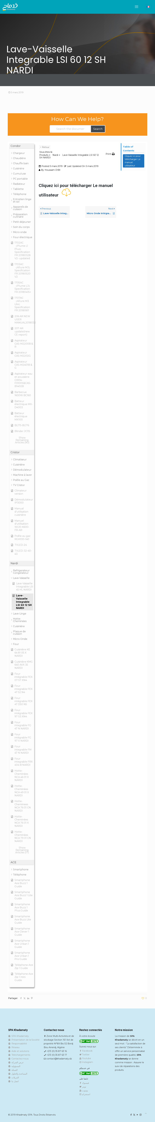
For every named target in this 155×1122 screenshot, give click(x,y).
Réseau (15, 1047)
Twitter (85, 1054)
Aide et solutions (19, 1051)
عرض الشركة (17, 1062)
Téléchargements (20, 1055)
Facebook (86, 1050)
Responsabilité (18, 1043)
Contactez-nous (19, 1058)
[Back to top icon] (146, 1113)
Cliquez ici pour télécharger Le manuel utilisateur (133, 161)
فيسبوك (85, 1083)
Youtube (86, 1058)
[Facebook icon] (131, 1114)
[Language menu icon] (148, 6)
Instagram (87, 1062)
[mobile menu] (136, 6)
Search (98, 129)
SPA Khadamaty (19, 1036)
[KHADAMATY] (10, 7)
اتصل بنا (14, 1081)
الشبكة (14, 1070)
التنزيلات (14, 1077)
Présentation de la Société (25, 1039)
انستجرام (85, 1094)
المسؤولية (15, 1066)
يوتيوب (84, 1090)
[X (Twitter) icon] (134, 1114)
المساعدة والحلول (18, 1073)
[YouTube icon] (137, 1114)
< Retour (44, 147)
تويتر (83, 1086)
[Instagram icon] (140, 1114)
